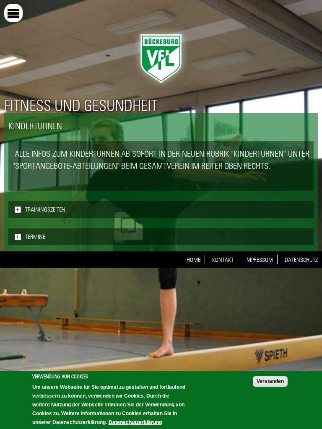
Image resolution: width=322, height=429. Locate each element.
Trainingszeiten (45, 209)
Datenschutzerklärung (135, 422)
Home (193, 259)
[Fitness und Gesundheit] (161, 85)
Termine (35, 236)
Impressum (259, 259)
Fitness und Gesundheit (81, 105)
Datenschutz (301, 259)
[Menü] (13, 13)
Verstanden (270, 381)
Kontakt (223, 259)
